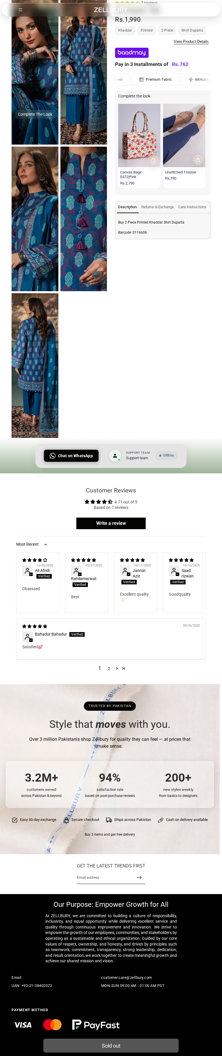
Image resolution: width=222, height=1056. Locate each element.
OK (106, 27)
